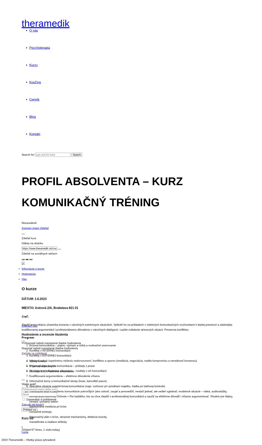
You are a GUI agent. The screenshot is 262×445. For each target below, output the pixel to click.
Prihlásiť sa (29, 409)
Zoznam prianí (31, 228)
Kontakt (34, 134)
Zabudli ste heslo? (33, 404)
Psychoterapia (39, 48)
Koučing (35, 82)
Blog (32, 117)
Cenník (34, 99)
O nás (33, 30)
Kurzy (33, 65)
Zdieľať (44, 228)
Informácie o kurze (33, 268)
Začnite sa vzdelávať (34, 353)
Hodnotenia (29, 273)
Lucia (25, 432)
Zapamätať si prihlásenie (41, 399)
